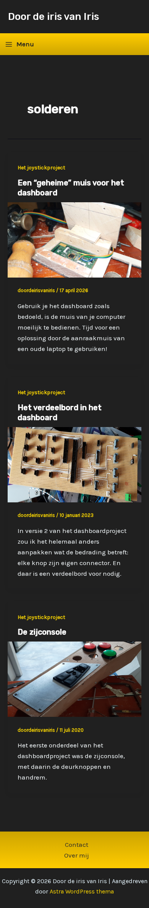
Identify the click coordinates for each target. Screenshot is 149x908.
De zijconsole (42, 632)
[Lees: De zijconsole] (74, 678)
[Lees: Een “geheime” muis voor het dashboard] (74, 239)
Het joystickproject (41, 167)
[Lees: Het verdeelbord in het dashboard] (74, 464)
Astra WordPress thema (82, 891)
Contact (76, 844)
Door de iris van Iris (53, 17)
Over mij (76, 855)
